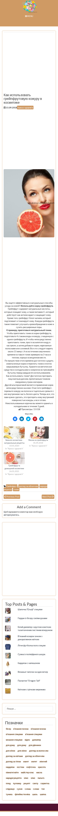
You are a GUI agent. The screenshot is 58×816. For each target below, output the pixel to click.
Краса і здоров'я (25, 107)
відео (27, 739)
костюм (20, 767)
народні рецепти (13, 778)
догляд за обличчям (28, 486)
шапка (43, 794)
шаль (34, 794)
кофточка (30, 767)
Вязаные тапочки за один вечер (33, 672)
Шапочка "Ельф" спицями (30, 609)
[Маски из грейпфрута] (38, 432)
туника (9, 794)
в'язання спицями (14, 734)
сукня (19, 788)
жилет (34, 761)
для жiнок (10, 750)
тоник (16, 489)
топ (42, 788)
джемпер (36, 739)
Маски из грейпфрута (38, 440)
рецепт (26, 783)
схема (28, 788)
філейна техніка (22, 794)
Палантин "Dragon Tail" (29, 680)
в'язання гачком (20, 728)
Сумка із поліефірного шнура (31, 654)
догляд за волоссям (38, 750)
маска (39, 772)
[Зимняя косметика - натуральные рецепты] (14, 432)
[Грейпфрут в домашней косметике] (14, 458)
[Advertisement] (29, 64)
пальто (41, 778)
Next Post (47, 496)
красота (41, 767)
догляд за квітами (14, 756)
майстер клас (27, 772)
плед (8, 783)
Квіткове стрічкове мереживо (31, 689)
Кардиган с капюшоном (29, 663)
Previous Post (13, 496)
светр (35, 783)
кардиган (10, 767)
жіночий (43, 761)
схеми (36, 788)
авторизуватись (11, 514)
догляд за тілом (13, 761)
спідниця (10, 788)
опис (26, 778)
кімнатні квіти (12, 772)
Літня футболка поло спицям (31, 645)
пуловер (17, 783)
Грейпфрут (11, 486)
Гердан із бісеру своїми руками (32, 618)
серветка (44, 783)
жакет (26, 761)
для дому (10, 745)
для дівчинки (35, 745)
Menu (30, 16)
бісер (8, 728)
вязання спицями (14, 739)
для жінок (22, 750)
